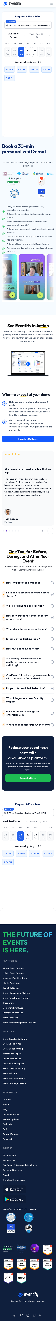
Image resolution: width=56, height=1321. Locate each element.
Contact (7, 1099)
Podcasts (7, 1124)
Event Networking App (13, 1063)
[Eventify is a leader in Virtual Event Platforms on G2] (47, 1264)
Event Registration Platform (16, 998)
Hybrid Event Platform (13, 973)
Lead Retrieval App (12, 1058)
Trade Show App (10, 1017)
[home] (11, 4)
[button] (51, 3)
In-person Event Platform (15, 978)
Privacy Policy (9, 1155)
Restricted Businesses (13, 1170)
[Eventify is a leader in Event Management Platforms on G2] (21, 1264)
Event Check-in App (12, 1043)
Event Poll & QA (10, 1073)
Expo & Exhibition (11, 988)
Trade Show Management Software (19, 1022)
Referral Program (11, 1134)
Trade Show (8, 1002)
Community (8, 1139)
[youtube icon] (41, 1315)
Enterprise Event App (13, 1012)
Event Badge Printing (13, 1048)
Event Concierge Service (14, 1083)
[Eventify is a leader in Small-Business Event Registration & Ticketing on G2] (8, 1277)
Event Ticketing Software (15, 1039)
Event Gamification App (14, 1068)
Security (7, 1175)
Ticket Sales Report (12, 1053)
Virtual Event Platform (13, 968)
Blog (5, 1109)
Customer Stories (11, 1114)
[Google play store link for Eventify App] (15, 1198)
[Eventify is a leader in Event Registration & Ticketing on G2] (21, 1277)
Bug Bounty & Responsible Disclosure (20, 1165)
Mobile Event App (11, 983)
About (6, 1104)
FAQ (5, 1129)
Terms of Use (9, 1160)
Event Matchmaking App (14, 1078)
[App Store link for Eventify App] (15, 1188)
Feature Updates (11, 1119)
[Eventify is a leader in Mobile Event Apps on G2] (47, 1249)
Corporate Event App (13, 1007)
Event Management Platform (16, 993)
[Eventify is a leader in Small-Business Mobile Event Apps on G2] (8, 1264)
